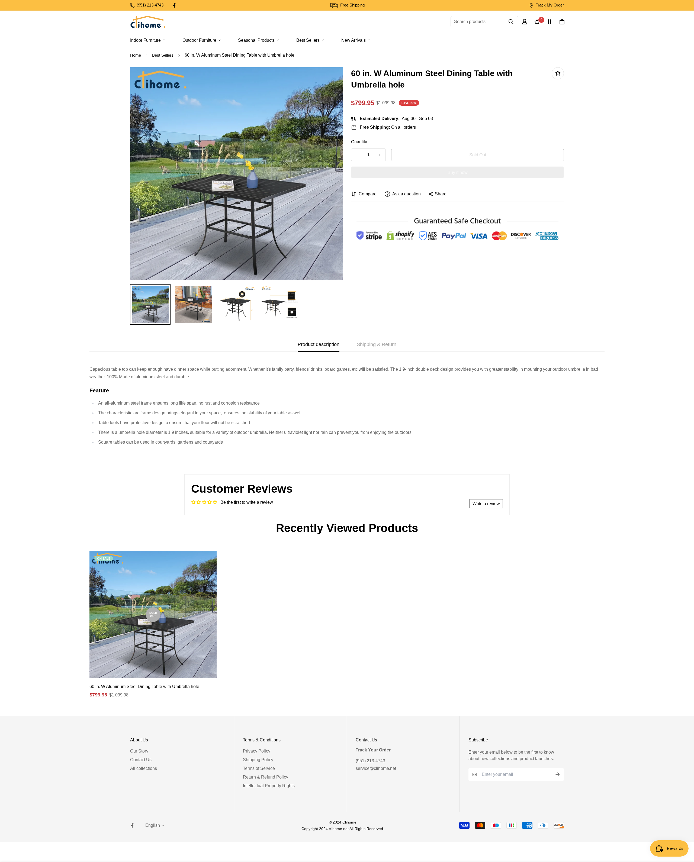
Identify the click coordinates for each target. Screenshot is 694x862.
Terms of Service (259, 768)
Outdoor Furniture (199, 40)
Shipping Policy (258, 759)
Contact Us (141, 759)
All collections (143, 768)
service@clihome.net (376, 768)
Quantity (359, 142)
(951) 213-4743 (370, 760)
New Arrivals (353, 40)
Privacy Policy (256, 751)
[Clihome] (147, 22)
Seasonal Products (256, 40)
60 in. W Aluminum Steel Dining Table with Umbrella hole (144, 686)
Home (135, 55)
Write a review (486, 503)
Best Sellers (308, 40)
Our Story (139, 751)
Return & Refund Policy (265, 777)
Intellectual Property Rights (269, 785)
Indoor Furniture (145, 40)
